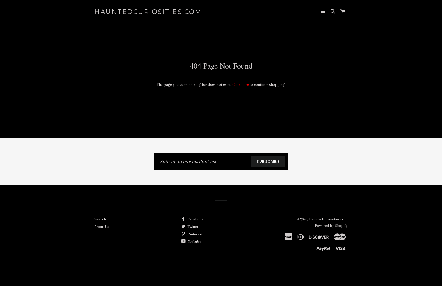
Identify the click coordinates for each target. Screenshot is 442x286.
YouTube (194, 241)
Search (100, 219)
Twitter (192, 226)
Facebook (195, 219)
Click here (240, 84)
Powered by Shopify (331, 225)
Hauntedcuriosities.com (148, 11)
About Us (101, 226)
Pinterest (194, 234)
